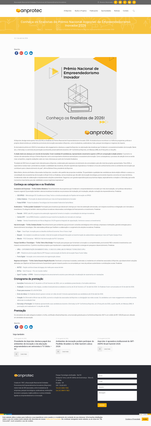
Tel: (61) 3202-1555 (62, 388)
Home (39, 29)
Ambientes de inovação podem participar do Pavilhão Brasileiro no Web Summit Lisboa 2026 (75, 344)
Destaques (48, 29)
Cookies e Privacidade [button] (132, 419)
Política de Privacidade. (54, 419)
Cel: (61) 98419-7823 (62, 390)
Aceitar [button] (145, 419)
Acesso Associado (106, 2)
